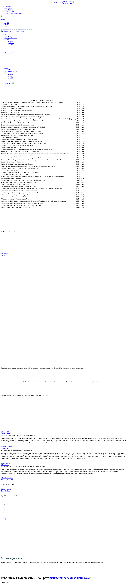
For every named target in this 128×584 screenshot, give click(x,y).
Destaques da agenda (10, 38)
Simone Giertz (5, 433)
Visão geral (7, 36)
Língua (6, 39)
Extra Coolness (5, 491)
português (11, 43)
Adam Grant (5, 465)
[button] (64, 2)
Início (6, 34)
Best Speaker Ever (7, 479)
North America (8, 6)
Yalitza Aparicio (6, 448)
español (10, 44)
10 (5, 519)
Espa (5, 26)
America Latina (9, 11)
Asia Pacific (8, 8)
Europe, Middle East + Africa (13, 13)
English (6, 23)
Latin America (8, 10)
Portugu (6, 24)
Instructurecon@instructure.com (70, 578)
